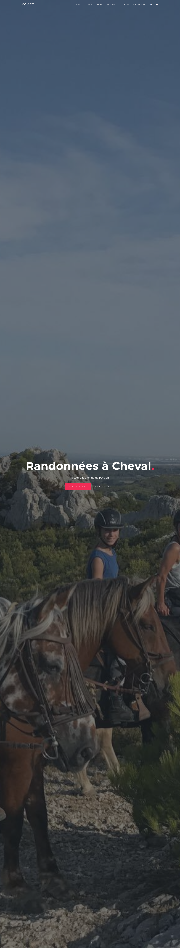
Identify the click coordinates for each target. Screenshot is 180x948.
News (126, 4)
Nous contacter (102, 487)
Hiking (99, 4)
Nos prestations (78, 487)
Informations (139, 4)
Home (77, 4)
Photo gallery (114, 4)
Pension (87, 4)
